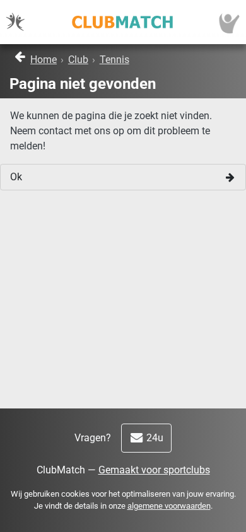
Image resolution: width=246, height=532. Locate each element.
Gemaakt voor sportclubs (154, 470)
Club (78, 60)
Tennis (114, 60)
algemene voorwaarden (169, 506)
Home (43, 60)
